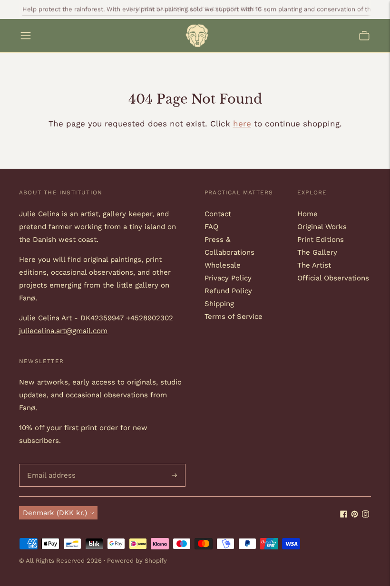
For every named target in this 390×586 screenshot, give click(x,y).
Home (307, 214)
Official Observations (333, 278)
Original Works (322, 226)
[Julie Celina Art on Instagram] (365, 515)
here (242, 123)
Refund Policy (228, 291)
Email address (49, 464)
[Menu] (25, 35)
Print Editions (320, 239)
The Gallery (317, 252)
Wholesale (223, 265)
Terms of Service (234, 316)
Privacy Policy (228, 278)
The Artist (314, 265)
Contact (218, 214)
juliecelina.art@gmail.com (63, 331)
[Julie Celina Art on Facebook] (343, 515)
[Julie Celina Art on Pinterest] (354, 515)
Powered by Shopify (137, 560)
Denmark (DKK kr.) (55, 513)
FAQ (211, 226)
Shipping (219, 303)
